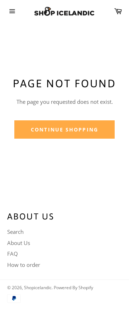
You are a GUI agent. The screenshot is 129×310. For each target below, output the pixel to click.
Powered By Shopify (73, 287)
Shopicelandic (38, 287)
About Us (18, 242)
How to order (23, 264)
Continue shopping (64, 129)
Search (15, 231)
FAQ (12, 253)
